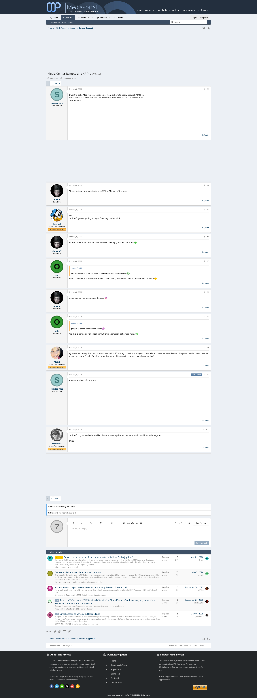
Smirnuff (56, 199)
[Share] (204, 89)
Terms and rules (185, 645)
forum (204, 9)
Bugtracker (116, 669)
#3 (208, 210)
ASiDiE (57, 361)
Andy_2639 (59, 609)
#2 (208, 185)
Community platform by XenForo (128, 695)
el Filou (200, 590)
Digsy (57, 567)
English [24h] (67, 645)
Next (56, 83)
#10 (207, 429)
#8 (208, 347)
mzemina (57, 443)
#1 (208, 89)
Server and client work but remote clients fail (79, 572)
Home (55, 17)
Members (103, 17)
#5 (208, 261)
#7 (208, 316)
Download (115, 674)
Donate (120, 17)
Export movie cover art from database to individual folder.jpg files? (98, 557)
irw (56, 582)
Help (195, 645)
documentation (190, 9)
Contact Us (115, 678)
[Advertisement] (128, 51)
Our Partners (116, 682)
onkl (57, 275)
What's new (85, 17)
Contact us (172, 645)
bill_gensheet (60, 595)
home (139, 9)
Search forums (67, 22)
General (75, 567)
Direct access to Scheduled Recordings (80, 613)
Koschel (57, 224)
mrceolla (200, 575)
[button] (92, 17)
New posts (55, 22)
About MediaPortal (119, 665)
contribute (161, 9)
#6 (208, 292)
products (149, 9)
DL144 (57, 624)
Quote (206, 135)
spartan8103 (54, 78)
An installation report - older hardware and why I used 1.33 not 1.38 (91, 587)
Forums (69, 17)
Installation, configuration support (84, 582)
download (174, 9)
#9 (208, 374)
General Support (87, 609)
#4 (208, 237)
